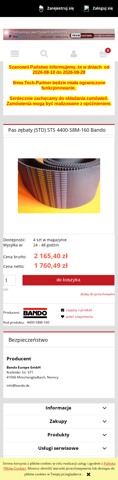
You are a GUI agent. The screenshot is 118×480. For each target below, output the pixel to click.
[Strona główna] (59, 32)
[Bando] (35, 312)
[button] (15, 54)
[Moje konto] (74, 54)
